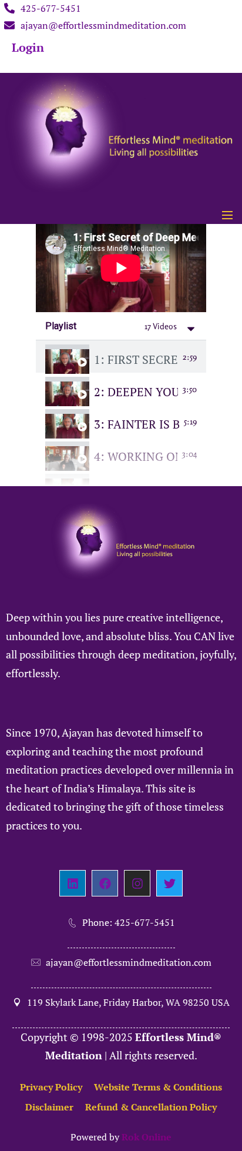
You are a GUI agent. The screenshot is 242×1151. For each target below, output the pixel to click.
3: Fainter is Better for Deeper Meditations (136, 424)
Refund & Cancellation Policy (151, 1106)
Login (28, 47)
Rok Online (147, 1136)
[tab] (121, 356)
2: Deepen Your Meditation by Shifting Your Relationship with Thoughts (136, 392)
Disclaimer (49, 1106)
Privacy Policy (51, 1086)
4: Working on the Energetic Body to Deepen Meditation (135, 457)
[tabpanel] (121, 268)
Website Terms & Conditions (158, 1086)
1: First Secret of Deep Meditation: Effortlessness (136, 360)
